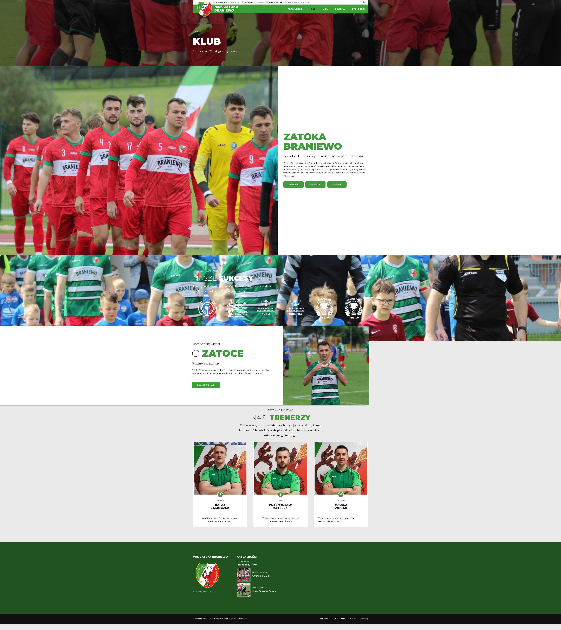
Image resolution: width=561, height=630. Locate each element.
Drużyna (340, 9)
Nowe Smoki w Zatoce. (264, 591)
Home (198, 32)
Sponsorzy (358, 9)
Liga (325, 9)
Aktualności (295, 9)
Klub (312, 9)
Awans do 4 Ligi (261, 576)
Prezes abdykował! (247, 564)
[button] (186, 308)
